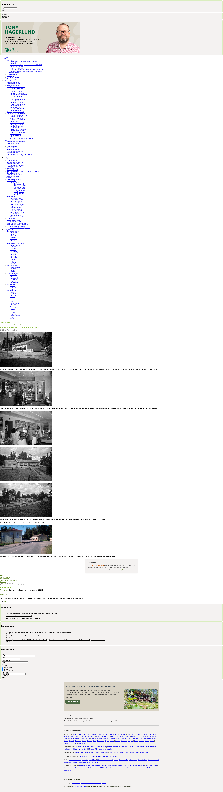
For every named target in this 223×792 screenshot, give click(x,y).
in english (5, 17)
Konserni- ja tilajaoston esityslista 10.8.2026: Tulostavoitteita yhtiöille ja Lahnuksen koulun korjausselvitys (38, 632)
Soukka (12, 240)
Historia (5, 157)
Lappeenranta (145, 736)
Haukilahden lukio (19, 187)
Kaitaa (12, 234)
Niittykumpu (14, 312)
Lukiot (147, 747)
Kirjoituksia (10, 60)
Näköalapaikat (75, 749)
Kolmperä (13, 254)
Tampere (130, 741)
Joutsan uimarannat (16, 118)
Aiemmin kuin (6, 672)
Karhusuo (13, 250)
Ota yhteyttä (10, 76)
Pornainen (147, 738)
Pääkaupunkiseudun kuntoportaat (17, 156)
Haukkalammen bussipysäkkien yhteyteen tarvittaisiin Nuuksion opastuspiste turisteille (32, 613)
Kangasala (91, 736)
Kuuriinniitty (14, 257)
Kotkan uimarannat (16, 121)
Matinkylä (13, 287)
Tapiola (12, 317)
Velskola (13, 304)
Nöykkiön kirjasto (15, 207)
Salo (94, 741)
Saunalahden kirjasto (17, 212)
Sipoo (107, 741)
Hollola (117, 734)
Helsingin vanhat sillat (14, 167)
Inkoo (149, 734)
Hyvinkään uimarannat (17, 90)
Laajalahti (13, 309)
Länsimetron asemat (13, 220)
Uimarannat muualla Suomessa (16, 113)
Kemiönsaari (106, 736)
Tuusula (141, 741)
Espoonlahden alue (13, 231)
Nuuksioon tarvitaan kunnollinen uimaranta (19, 616)
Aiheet (4, 654)
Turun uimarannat (15, 134)
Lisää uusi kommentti (6, 583)
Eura (83, 734)
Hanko (99, 734)
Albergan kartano (117, 765)
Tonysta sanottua (12, 74)
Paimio (141, 738)
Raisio (84, 741)
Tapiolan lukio (18, 195)
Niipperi (12, 300)
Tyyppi (4, 664)
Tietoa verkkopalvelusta (14, 79)
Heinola (105, 734)
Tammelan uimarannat (17, 130)
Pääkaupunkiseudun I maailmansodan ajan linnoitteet (23, 171)
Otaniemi (13, 314)
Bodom (12, 292)
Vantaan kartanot (153, 760)
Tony (4, 58)
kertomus (4, 594)
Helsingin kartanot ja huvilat (15, 165)
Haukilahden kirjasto (16, 199)
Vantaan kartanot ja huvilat (15, 174)
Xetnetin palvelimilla (80, 786)
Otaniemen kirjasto (16, 210)
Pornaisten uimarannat (17, 101)
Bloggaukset (14, 63)
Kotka (122, 736)
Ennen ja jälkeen (83, 747)
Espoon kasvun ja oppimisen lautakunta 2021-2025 (26, 65)
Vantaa (152, 741)
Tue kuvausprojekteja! (14, 77)
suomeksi (4, 14)
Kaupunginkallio (15, 253)
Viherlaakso (14, 283)
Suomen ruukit (123, 760)
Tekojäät (91, 749)
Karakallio (13, 275)
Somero (117, 741)
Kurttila (12, 270)
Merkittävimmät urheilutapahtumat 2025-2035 (91, 768)
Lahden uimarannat (16, 126)
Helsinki (111, 734)
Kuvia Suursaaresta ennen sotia (116, 768)
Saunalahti (13, 239)
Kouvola (127, 736)
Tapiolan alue (11, 306)
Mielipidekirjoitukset (16, 68)
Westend (13, 319)
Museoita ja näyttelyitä (14, 221)
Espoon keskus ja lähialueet (15, 243)
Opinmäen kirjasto (16, 209)
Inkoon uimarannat (16, 91)
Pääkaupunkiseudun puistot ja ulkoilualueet (20, 154)
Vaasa (147, 741)
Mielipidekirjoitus (9, 671)
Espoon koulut (11, 181)
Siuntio (112, 741)
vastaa (5, 601)
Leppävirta (67, 738)
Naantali (112, 738)
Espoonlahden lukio (20, 184)
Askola (74, 734)
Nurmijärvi (123, 738)
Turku (136, 741)
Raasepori (78, 741)
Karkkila (98, 736)
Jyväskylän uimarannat (17, 120)
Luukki (12, 298)
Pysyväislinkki (4, 590)
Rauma (89, 741)
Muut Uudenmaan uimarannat (16, 87)
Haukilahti (13, 308)
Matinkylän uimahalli (70, 768)
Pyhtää (71, 741)
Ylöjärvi (80, 743)
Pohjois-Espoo (11, 290)
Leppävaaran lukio (19, 190)
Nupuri (12, 261)
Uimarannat (7, 80)
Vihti (71, 743)
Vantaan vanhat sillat (13, 176)
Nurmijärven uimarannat (17, 99)
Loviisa (88, 738)
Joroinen (144, 734)
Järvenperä (13, 248)
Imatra (138, 734)
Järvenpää (78, 736)
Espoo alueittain (8, 229)
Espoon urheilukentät (13, 149)
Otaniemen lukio (19, 193)
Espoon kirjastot (12, 196)
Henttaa (12, 286)
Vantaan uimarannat (13, 85)
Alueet (4, 657)
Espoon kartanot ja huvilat (15, 162)
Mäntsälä (105, 738)
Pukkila (66, 741)
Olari (11, 289)
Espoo (79, 734)
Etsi (3, 8)
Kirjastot (121, 747)
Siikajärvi (13, 264)
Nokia (117, 738)
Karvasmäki (14, 251)
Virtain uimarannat (16, 135)
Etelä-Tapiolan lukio (20, 185)
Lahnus (12, 297)
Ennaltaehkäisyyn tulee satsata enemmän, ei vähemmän (23, 618)
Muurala (13, 259)
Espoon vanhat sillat (13, 163)
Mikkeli (99, 738)
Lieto (72, 738)
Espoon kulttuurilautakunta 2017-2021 (22, 66)
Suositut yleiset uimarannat (15, 112)
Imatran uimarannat (16, 116)
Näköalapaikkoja (97, 756)
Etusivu (5, 57)
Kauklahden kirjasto (16, 203)
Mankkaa (13, 311)
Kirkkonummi (115, 736)
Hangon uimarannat (16, 88)
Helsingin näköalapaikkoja (15, 151)
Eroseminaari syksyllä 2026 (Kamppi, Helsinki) (94, 783)
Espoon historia (12, 160)
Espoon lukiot (14, 182)
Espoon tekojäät (12, 146)
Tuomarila (3, 582)
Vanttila (12, 272)
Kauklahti (13, 268)
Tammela (124, 741)
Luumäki (93, 738)
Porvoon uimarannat (16, 102)
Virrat (75, 743)
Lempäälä (153, 736)
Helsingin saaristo (12, 152)
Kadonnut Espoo (12, 168)
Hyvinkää (123, 734)
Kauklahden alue (12, 265)
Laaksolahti (14, 278)
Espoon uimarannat (13, 82)
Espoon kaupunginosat (14, 179)
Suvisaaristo (14, 242)
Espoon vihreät (76, 783)
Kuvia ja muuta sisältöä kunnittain (17, 225)
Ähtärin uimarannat (16, 137)
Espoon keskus (15, 245)
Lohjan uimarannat (16, 96)
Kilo (11, 276)
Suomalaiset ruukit (12, 173)
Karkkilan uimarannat (17, 93)
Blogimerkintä (8, 667)
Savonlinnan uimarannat (18, 129)
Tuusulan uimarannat (17, 109)
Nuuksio (13, 262)
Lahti (138, 736)
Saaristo (106, 756)
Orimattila (135, 738)
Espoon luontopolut (13, 143)
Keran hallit (127, 765)
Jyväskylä (71, 736)
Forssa (88, 734)
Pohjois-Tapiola (15, 315)
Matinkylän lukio (19, 192)
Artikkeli (6, 665)
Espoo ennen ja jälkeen (14, 159)
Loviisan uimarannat (16, 98)
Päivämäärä (5, 674)
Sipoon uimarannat (16, 105)
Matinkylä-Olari (11, 284)
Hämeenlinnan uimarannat (18, 115)
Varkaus (66, 743)
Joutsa (154, 734)
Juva (65, 736)
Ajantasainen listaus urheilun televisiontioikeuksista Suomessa (25, 636)
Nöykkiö (13, 237)
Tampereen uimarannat (17, 132)
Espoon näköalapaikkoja (14, 145)
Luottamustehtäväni (13, 72)
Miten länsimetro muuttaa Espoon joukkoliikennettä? (26, 69)
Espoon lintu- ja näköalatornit (16, 141)
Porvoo (154, 738)
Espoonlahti (14, 232)
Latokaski (13, 235)
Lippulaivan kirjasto (16, 206)
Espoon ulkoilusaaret (13, 148)
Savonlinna (100, 741)
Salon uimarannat (15, 127)
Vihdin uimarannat (16, 110)
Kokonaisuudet (6, 660)
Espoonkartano (15, 267)
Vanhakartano (14, 303)
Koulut (127, 747)
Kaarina (84, 736)
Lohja (77, 738)
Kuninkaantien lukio (20, 188)
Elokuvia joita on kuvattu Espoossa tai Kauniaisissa (26, 71)
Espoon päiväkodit (12, 218)
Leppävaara (14, 279)
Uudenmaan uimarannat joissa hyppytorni (20, 138)
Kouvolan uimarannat (17, 123)
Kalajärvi (13, 293)
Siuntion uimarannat (16, 107)
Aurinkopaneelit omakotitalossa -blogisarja (23, 62)
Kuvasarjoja (7, 177)
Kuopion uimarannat (16, 124)
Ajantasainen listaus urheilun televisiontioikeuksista (95, 765)
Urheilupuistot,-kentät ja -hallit (16, 226)
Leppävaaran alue (12, 273)
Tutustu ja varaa (73, 701)
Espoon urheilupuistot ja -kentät (20, 228)
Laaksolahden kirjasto (17, 204)
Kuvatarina (7, 669)
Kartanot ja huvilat (112, 747)
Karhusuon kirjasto (16, 201)
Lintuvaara (13, 281)
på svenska (5, 16)
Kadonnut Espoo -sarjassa (95, 565)
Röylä (12, 301)
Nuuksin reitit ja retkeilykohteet (136, 768)
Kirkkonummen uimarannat (18, 94)
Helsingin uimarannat (13, 83)
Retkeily (6, 140)
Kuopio (133, 736)
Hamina (94, 734)
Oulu (129, 738)
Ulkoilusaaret (99, 749)
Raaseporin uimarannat (17, 104)
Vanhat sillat (108, 749)
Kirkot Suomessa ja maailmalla (16, 223)
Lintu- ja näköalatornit (137, 747)
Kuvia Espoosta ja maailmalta (15, 325)
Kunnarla (13, 256)
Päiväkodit (84, 749)
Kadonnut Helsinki (12, 170)
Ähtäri (85, 743)
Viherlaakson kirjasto (16, 217)
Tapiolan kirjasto (15, 215)
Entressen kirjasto (16, 198)
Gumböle (13, 246)
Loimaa (82, 738)
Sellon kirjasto (14, 214)
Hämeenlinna (131, 734)
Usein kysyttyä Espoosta (142, 752)
